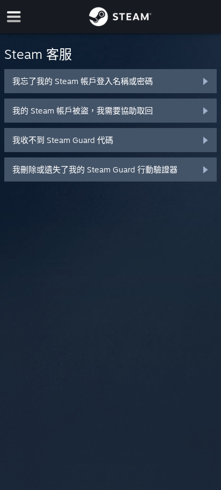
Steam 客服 (38, 54)
